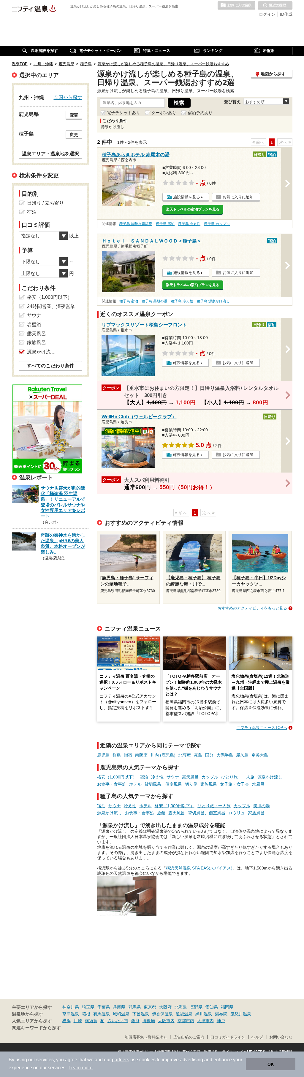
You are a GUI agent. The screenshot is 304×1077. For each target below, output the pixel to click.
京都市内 (186, 1020)
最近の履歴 (275, 5)
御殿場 (148, 1020)
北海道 (181, 1007)
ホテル (135, 784)
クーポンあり (163, 112)
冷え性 (157, 777)
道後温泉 (184, 1013)
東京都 (150, 1007)
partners (120, 1059)
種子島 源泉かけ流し (213, 301)
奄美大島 (259, 755)
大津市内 (205, 1020)
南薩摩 (141, 755)
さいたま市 (117, 1020)
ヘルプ (257, 1037)
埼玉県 (88, 1007)
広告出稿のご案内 (188, 1037)
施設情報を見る (186, 197)
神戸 (221, 1020)
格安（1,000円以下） (117, 777)
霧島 (198, 755)
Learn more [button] (81, 1067)
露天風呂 (190, 777)
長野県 (196, 1007)
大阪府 (165, 1007)
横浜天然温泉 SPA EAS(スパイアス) (199, 868)
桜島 (117, 755)
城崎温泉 (121, 1013)
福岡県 (227, 1007)
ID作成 (286, 14)
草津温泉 (70, 1013)
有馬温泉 (101, 1013)
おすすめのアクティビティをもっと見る (252, 608)
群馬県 (134, 1007)
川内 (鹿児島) (163, 755)
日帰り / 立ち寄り (45, 202)
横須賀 (91, 1020)
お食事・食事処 (111, 784)
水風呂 (258, 784)
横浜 (66, 1020)
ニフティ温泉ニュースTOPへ (262, 727)
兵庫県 (119, 1007)
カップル (210, 777)
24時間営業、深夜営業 (51, 306)
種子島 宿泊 (165, 224)
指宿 (128, 755)
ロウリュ (236, 812)
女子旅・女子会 (234, 784)
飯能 (135, 1020)
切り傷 (191, 784)
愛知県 (211, 1007)
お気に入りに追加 (238, 197)
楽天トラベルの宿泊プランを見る (192, 209)
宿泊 (144, 777)
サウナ (173, 777)
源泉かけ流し (269, 777)
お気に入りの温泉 (236, 5)
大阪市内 (166, 1020)
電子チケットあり (123, 112)
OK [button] (270, 1064)
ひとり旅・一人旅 (237, 777)
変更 (74, 115)
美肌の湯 (261, 805)
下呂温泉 (140, 1013)
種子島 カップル (217, 224)
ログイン (267, 14)
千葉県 (103, 1007)
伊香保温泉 (162, 1013)
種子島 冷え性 (189, 224)
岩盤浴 (34, 324)
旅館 (161, 812)
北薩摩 (184, 755)
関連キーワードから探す (36, 1027)
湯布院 (221, 1013)
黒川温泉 (203, 1013)
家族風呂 (208, 784)
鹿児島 (103, 755)
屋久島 (242, 755)
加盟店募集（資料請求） (146, 1037)
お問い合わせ (280, 1037)
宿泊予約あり (200, 112)
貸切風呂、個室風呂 (163, 784)
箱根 (86, 1013)
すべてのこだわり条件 (50, 365)
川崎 (78, 1020)
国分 (209, 755)
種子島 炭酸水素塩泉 (135, 224)
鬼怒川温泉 (240, 1013)
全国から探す (68, 97)
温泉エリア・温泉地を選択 (50, 153)
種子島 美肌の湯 (154, 301)
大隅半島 (224, 755)
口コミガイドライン (227, 1037)
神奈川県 (70, 1007)
